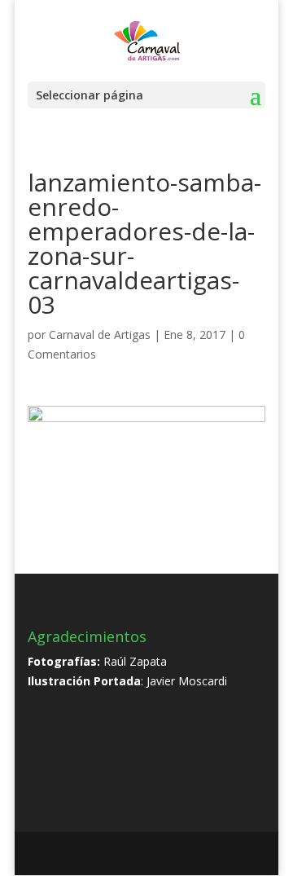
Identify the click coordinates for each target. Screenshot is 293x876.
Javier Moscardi (186, 681)
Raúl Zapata (135, 661)
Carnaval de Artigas (100, 334)
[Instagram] (188, 854)
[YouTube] (153, 854)
